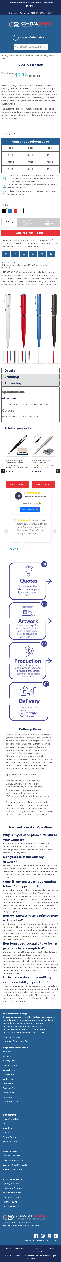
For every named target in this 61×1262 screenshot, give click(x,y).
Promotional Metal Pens (36, 55)
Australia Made (10, 1141)
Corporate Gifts (10, 1101)
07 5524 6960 (15, 1037)
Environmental (20, 1248)
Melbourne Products (13, 1188)
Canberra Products (12, 1197)
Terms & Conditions (38, 1250)
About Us (7, 1123)
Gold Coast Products (13, 1160)
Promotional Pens (16, 55)
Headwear (8, 1097)
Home (4, 55)
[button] (49, 13)
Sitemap (53, 1248)
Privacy (7, 1248)
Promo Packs (9, 1137)
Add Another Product (30, 233)
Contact (13, 13)
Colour (6, 205)
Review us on (28, 509)
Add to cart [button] (17, 484)
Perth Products (10, 1201)
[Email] (24, 254)
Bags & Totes (9, 1074)
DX (9, 268)
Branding (7, 1128)
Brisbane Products (12, 1155)
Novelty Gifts (9, 1060)
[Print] (51, 254)
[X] (6, 254)
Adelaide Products (12, 1192)
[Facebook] (15, 254)
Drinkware (8, 1083)
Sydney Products (11, 1183)
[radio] (4, 210)
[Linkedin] (33, 254)
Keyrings (7, 1056)
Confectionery (10, 1065)
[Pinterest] (42, 254)
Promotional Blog (11, 1118)
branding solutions (37, 191)
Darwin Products (11, 1206)
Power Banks (9, 1092)
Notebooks (8, 1051)
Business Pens (10, 1088)
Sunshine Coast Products (15, 1165)
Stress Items (9, 1069)
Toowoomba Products (14, 1169)
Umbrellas (8, 1078)
